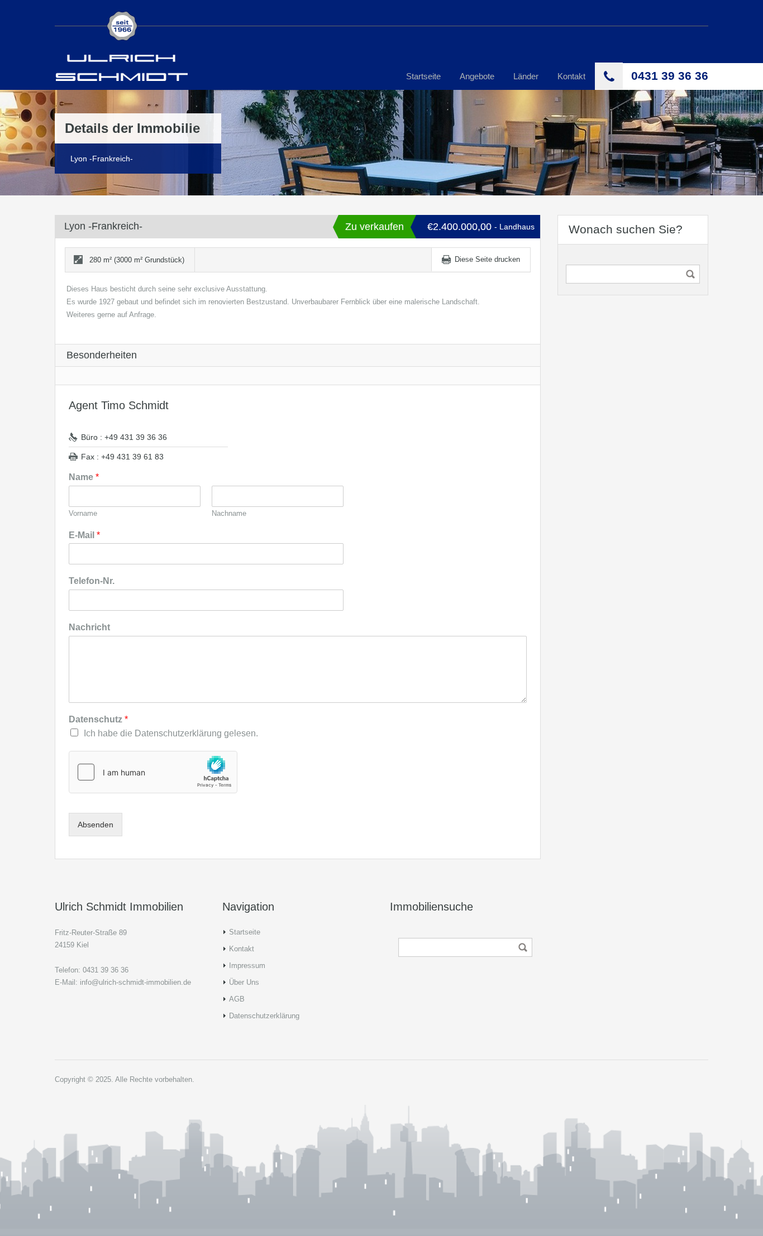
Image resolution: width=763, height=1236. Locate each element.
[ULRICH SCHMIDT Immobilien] (122, 66)
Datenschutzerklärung (264, 1016)
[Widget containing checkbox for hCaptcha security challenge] (153, 772)
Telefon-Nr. (92, 581)
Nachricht (89, 627)
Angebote (477, 76)
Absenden (95, 824)
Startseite (423, 76)
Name (84, 477)
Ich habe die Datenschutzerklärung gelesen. (171, 733)
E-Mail (84, 535)
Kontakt (571, 76)
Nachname (229, 513)
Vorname (83, 513)
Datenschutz (98, 719)
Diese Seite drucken (487, 259)
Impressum (247, 965)
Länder (525, 76)
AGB (237, 999)
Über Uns (244, 982)
